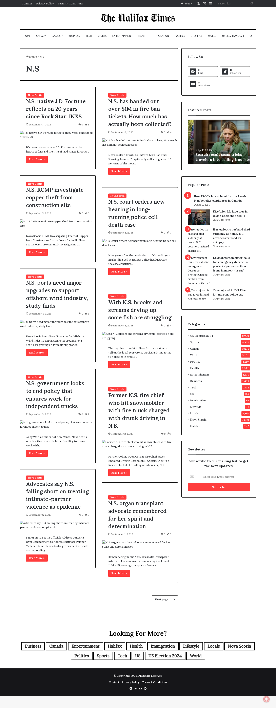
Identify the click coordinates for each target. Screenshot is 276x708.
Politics (180, 36)
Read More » (37, 159)
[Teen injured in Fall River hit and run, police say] (199, 295)
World (212, 36)
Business (74, 36)
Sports (102, 36)
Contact (27, 3)
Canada (41, 36)
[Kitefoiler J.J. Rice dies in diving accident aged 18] (199, 217)
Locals (56, 36)
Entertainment (122, 36)
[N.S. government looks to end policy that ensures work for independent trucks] (57, 424)
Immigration (161, 36)
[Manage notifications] (266, 699)
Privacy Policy (45, 3)
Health (142, 36)
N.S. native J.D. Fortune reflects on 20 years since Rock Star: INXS (56, 109)
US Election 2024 (233, 36)
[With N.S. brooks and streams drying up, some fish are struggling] (140, 336)
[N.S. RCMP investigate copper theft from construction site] (57, 223)
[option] (219, 142)
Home (27, 36)
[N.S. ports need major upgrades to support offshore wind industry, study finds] (57, 324)
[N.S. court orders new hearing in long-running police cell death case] (140, 243)
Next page (161, 599)
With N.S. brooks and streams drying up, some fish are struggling (139, 310)
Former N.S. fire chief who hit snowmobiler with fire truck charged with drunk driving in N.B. (139, 410)
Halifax (195, 426)
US (251, 36)
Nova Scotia (35, 95)
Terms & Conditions (70, 3)
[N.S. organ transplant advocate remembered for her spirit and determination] (140, 544)
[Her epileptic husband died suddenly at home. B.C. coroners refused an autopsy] (199, 240)
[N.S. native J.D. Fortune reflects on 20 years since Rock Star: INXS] (57, 135)
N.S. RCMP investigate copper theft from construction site (55, 197)
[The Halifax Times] (138, 18)
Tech (88, 36)
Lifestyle (196, 36)
